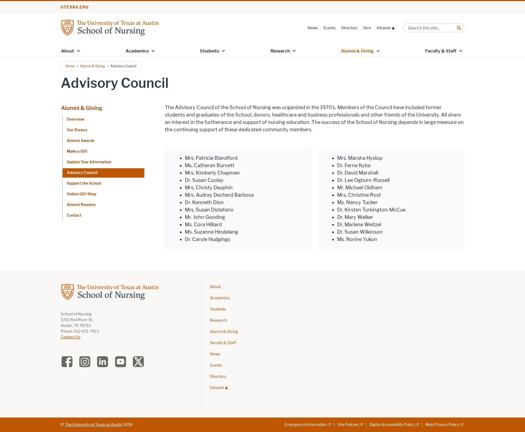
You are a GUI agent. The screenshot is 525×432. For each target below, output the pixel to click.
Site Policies (347, 424)
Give (367, 28)
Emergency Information (305, 424)
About (67, 51)
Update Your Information (89, 162)
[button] (78, 50)
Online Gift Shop (81, 194)
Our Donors (77, 130)
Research (280, 51)
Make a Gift (77, 151)
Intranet (384, 28)
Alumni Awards (80, 140)
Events (329, 28)
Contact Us (70, 337)
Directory (349, 28)
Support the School (84, 183)
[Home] (110, 27)
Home (70, 66)
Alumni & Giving (357, 51)
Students (209, 51)
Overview (75, 119)
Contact (74, 215)
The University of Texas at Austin (93, 424)
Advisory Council (82, 172)
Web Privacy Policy (442, 424)
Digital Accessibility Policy (391, 424)
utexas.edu (75, 7)
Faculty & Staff (440, 51)
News (313, 28)
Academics (137, 51)
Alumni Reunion (81, 204)
